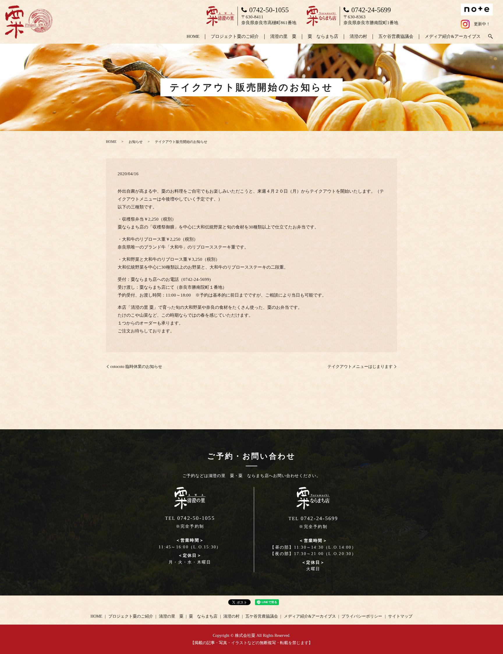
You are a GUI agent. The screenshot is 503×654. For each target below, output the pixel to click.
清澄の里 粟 (283, 36)
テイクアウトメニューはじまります (360, 366)
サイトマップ (400, 616)
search (490, 36)
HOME (193, 36)
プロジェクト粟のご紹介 (235, 36)
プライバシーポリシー (361, 616)
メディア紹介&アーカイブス (453, 36)
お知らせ (136, 142)
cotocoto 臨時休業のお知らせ (136, 366)
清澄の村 (358, 36)
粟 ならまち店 (323, 36)
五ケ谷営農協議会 (395, 36)
